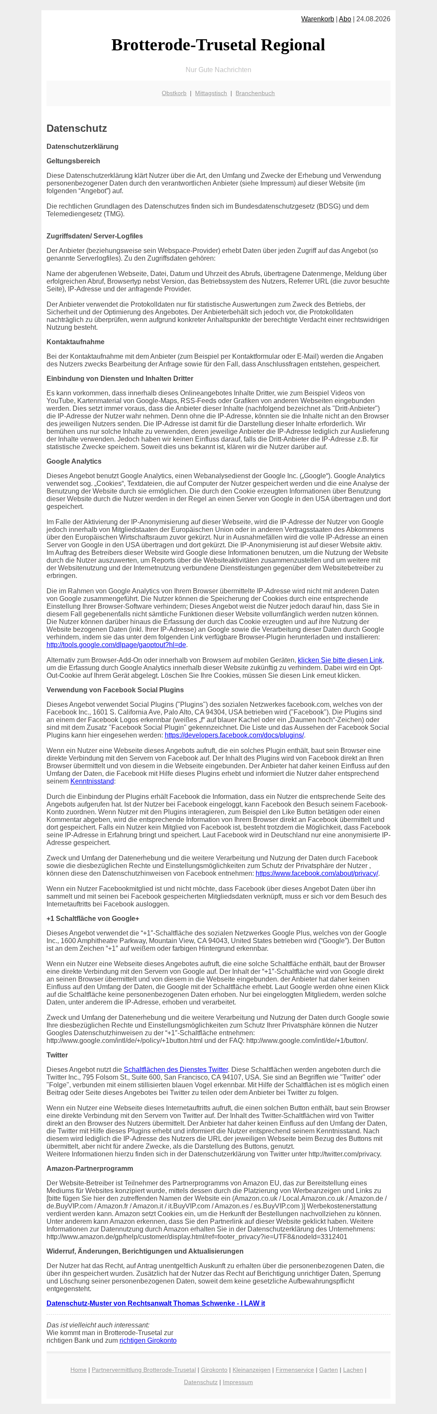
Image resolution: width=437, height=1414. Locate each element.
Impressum (238, 1382)
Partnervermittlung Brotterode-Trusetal (144, 1369)
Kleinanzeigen (252, 1369)
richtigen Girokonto (148, 1340)
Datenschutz (201, 1382)
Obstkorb (174, 93)
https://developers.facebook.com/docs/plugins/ (234, 735)
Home (78, 1369)
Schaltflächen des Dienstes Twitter (176, 1069)
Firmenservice (295, 1369)
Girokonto (214, 1369)
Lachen (353, 1369)
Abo (345, 19)
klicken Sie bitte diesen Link (340, 660)
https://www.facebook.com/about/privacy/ (317, 873)
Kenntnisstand (92, 781)
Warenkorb (317, 19)
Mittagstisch (211, 93)
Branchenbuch (255, 93)
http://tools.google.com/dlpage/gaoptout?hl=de (116, 644)
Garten (328, 1369)
